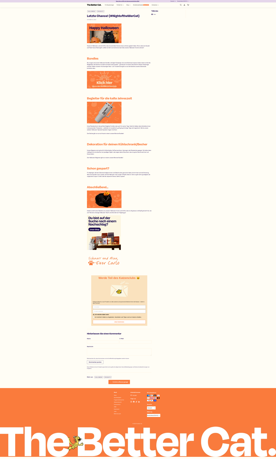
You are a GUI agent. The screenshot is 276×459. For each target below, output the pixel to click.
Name (89, 338)
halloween (91, 11)
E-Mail (122, 338)
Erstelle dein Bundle (140, 5)
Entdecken (154, 5)
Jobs (115, 411)
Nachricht (90, 346)
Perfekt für (119, 5)
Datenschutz (117, 404)
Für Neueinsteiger (109, 5)
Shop (127, 5)
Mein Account (117, 413)
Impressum (116, 409)
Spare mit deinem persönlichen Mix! (127, 1)
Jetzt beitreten (119, 322)
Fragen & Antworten (119, 399)
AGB (115, 406)
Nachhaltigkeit (117, 397)
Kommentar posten (95, 362)
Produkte (100, 11)
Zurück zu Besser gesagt (120, 382)
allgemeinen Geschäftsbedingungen (124, 367)
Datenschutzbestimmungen (141, 367)
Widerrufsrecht (118, 402)
